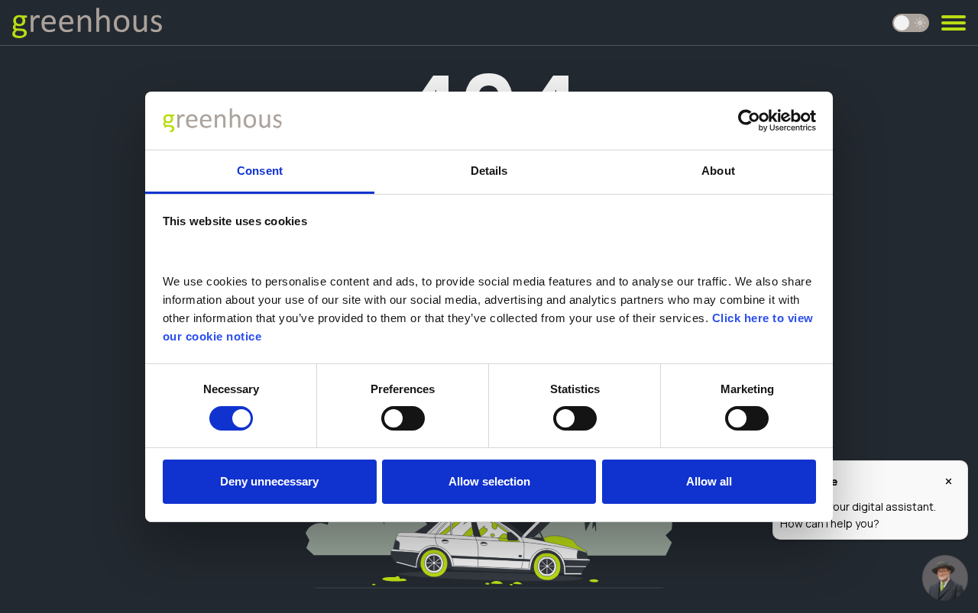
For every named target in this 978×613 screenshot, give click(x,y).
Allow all (709, 481)
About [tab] (718, 170)
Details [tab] (489, 170)
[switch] (403, 418)
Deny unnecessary (269, 481)
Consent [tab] (260, 170)
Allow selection (489, 481)
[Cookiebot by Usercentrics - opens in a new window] (749, 120)
